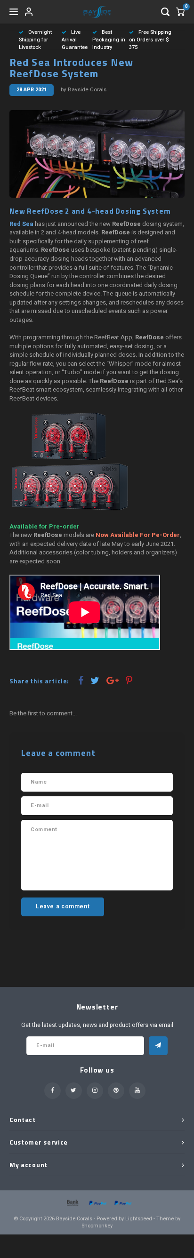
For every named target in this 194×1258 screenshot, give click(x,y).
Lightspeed (138, 1219)
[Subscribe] (158, 1045)
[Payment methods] (72, 1202)
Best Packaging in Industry (108, 39)
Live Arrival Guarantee (75, 39)
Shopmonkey (97, 1226)
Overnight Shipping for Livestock (35, 39)
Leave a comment (62, 906)
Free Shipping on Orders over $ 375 (150, 39)
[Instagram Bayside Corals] (95, 1090)
